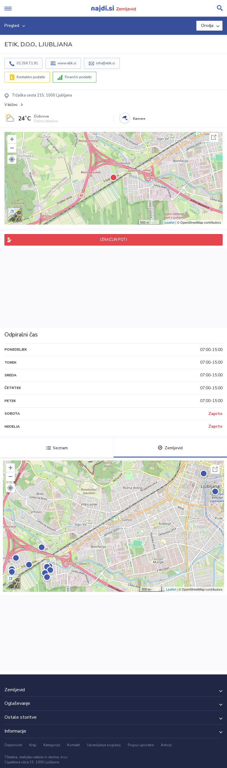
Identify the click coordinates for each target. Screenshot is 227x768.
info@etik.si (105, 63)
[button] (11, 159)
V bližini (10, 104)
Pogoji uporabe (141, 745)
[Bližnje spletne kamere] (124, 118)
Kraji (32, 745)
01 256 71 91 (27, 63)
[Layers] (14, 214)
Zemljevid (174, 448)
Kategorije (51, 745)
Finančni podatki (78, 77)
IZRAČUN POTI (113, 239)
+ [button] (12, 139)
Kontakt (73, 745)
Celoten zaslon (213, 137)
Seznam (60, 448)
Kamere (139, 118)
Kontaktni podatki (31, 77)
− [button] (12, 148)
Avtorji (166, 745)
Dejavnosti (13, 745)
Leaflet (169, 222)
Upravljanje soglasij (104, 745)
